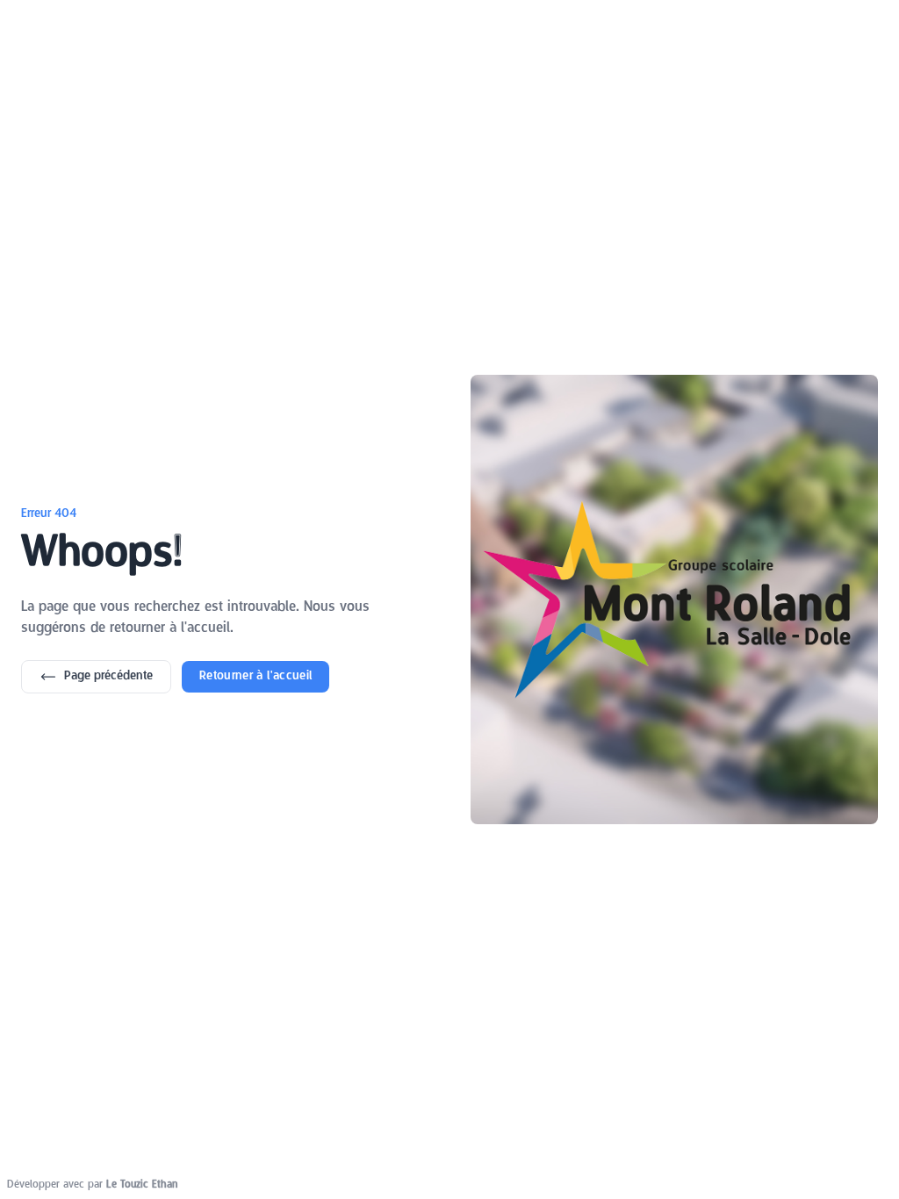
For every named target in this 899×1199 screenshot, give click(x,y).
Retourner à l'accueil (255, 676)
